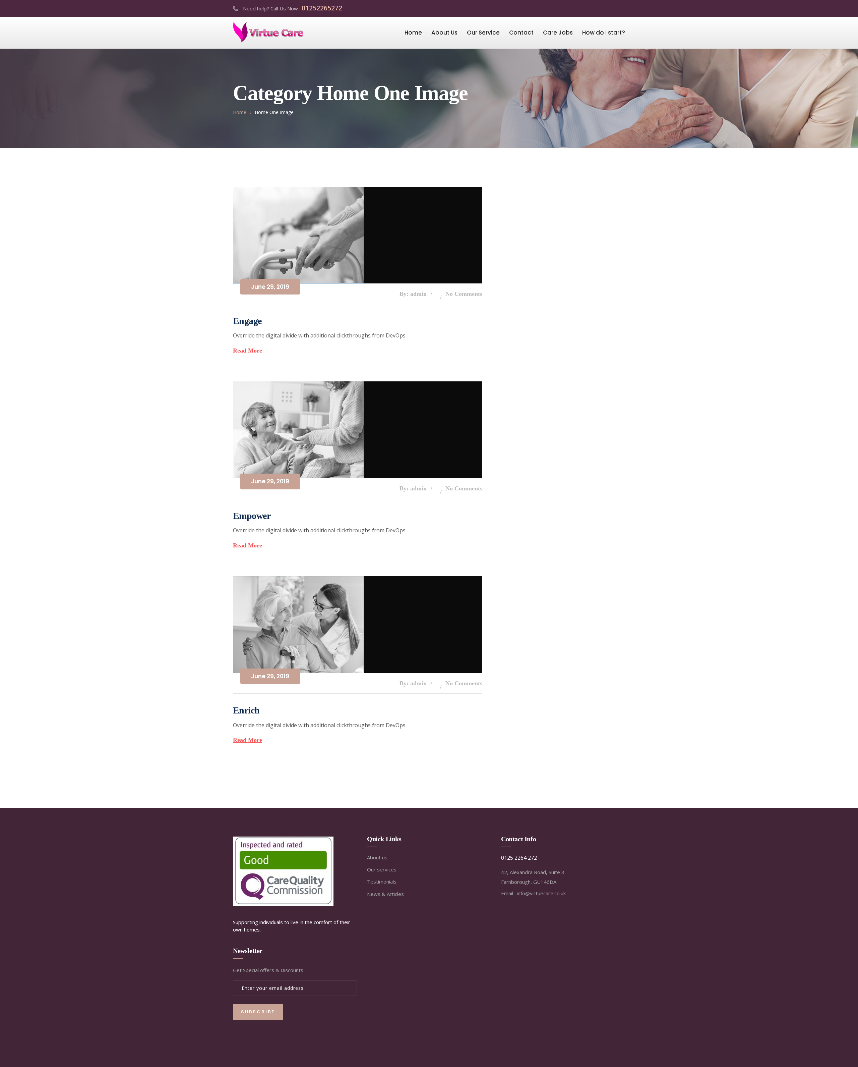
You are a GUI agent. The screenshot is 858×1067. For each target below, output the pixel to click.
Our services (381, 869)
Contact (521, 33)
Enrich (246, 710)
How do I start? (603, 33)
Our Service (483, 33)
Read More (247, 350)
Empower (251, 516)
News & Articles (385, 894)
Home (413, 33)
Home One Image (274, 112)
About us (377, 857)
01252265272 (322, 8)
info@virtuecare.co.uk (541, 893)
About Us (444, 33)
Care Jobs (558, 33)
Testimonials (381, 881)
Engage (247, 321)
